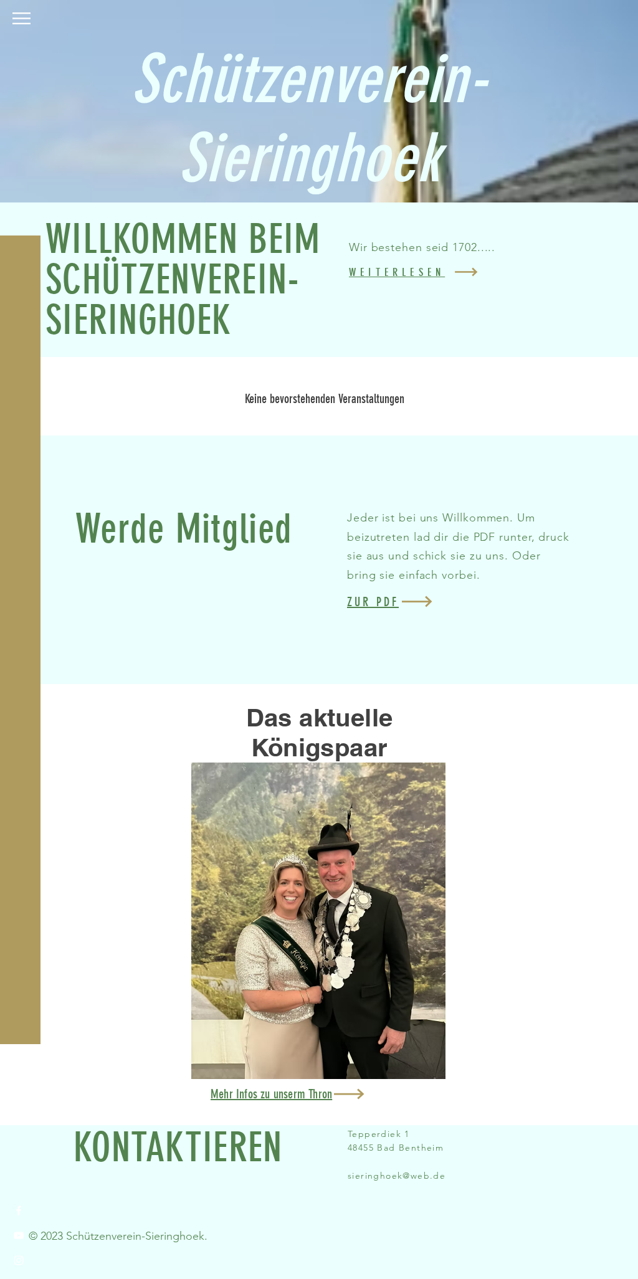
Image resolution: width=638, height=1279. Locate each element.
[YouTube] (18, 1235)
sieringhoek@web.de (396, 1175)
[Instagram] (18, 1260)
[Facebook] (18, 1210)
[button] (21, 18)
